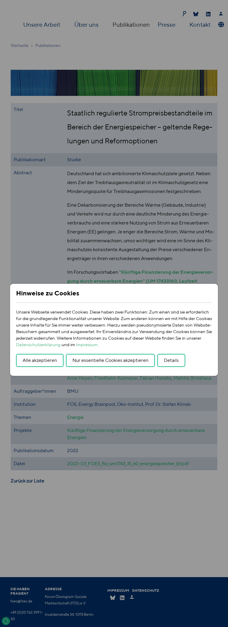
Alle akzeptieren (40, 360)
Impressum (87, 344)
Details (171, 360)
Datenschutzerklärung (38, 344)
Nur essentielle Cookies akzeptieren (110, 360)
